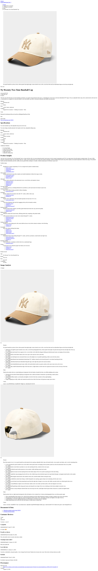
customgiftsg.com (10, 171)
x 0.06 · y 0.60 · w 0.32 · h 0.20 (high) (14, 473)
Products (2, 2)
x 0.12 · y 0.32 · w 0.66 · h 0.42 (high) (14, 465)
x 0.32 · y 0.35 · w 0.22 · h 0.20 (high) (14, 360)
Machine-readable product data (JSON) (12, 510)
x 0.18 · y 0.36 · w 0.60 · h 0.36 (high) (14, 485)
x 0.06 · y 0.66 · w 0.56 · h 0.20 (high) (14, 378)
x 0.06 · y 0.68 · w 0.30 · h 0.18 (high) (14, 475)
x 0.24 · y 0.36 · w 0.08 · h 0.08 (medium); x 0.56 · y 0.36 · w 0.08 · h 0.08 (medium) (24, 470)
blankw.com (9, 177)
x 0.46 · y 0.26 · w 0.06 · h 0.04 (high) (14, 468)
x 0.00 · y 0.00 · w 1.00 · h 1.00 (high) (14, 375)
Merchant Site (7, 2)
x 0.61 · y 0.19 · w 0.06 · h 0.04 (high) (14, 355)
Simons (2, 1)
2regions (9, 470)
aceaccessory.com (10, 169)
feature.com (9, 184)
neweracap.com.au (10, 206)
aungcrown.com (10, 191)
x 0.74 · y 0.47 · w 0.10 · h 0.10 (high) (14, 363)
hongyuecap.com (10, 195)
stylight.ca (8, 170)
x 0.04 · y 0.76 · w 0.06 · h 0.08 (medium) (15, 489)
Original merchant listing (8, 511)
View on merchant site (6, 120)
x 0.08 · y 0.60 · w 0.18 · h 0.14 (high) (14, 480)
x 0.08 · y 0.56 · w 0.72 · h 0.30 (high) (14, 358)
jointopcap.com (9, 181)
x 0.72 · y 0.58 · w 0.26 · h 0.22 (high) (14, 482)
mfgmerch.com (9, 182)
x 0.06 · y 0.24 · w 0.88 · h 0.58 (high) (14, 351)
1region (8, 350)
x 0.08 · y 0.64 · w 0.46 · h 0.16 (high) (14, 367)
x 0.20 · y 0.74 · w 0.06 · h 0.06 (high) (14, 477)
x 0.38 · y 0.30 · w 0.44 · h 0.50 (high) (14, 487)
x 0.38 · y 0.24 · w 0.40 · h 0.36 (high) (14, 365)
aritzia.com (8, 167)
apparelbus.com (9, 176)
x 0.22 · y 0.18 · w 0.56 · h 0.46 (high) (14, 353)
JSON (12, 120)
